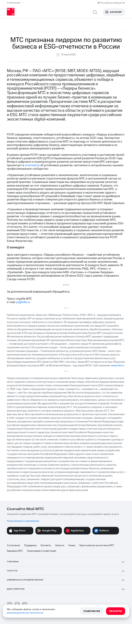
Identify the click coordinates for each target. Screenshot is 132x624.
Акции (71, 545)
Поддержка (30, 545)
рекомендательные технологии (25, 613)
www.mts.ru (117, 365)
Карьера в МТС (15, 551)
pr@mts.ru (23, 302)
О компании (13, 545)
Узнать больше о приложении (23, 521)
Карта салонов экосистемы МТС (96, 545)
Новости (59, 545)
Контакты (46, 545)
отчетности (32, 165)
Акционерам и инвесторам (41, 551)
